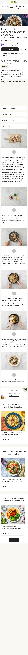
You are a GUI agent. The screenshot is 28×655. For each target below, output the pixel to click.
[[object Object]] (21, 49)
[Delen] (25, 49)
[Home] (2, 7)
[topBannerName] (14, 11)
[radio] (1, 40)
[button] (14, 114)
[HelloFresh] (14, 2)
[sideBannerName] (14, 94)
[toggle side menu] (2, 2)
